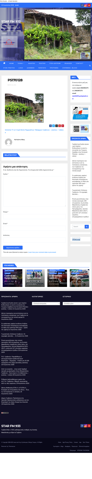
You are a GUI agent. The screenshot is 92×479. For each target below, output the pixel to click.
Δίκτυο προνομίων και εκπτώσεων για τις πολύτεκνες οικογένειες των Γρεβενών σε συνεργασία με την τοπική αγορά (14, 315)
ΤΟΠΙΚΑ (20, 63)
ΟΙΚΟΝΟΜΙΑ (30, 270)
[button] (90, 65)
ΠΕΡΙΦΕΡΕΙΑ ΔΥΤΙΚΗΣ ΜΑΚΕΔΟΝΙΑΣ (54, 270)
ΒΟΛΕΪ (80, 270)
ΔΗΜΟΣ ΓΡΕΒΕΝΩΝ (9, 270)
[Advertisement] (46, 465)
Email (5, 223)
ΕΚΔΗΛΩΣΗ (68, 63)
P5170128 (15, 80)
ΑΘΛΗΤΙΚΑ (31, 63)
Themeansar (12, 446)
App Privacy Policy (68, 442)
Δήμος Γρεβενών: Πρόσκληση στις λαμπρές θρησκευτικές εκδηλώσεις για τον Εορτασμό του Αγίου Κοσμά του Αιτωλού (15, 400)
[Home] (4, 63)
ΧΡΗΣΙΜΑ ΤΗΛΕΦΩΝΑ (83, 450)
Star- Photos (9, 68)
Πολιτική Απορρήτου (84, 446)
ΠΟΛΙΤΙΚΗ (42, 63)
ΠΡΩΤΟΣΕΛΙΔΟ (38, 270)
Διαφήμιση (30, 68)
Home (11, 63)
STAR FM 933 (10, 21)
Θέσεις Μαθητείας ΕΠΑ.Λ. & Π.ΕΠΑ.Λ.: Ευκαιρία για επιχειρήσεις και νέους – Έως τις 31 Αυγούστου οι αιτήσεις (15, 389)
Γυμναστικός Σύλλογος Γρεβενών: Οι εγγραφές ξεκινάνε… (79, 192)
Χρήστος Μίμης (20, 139)
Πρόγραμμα (54, 68)
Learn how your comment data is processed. (42, 252)
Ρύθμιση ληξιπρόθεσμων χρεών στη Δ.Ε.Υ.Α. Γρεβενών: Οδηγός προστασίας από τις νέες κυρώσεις (14, 381)
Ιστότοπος (6, 235)
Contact (79, 63)
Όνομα (5, 212)
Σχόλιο (5, 174)
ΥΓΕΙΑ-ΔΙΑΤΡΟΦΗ (55, 63)
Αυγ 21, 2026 (10, 281)
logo (21, 68)
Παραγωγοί (42, 68)
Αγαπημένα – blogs (69, 68)
